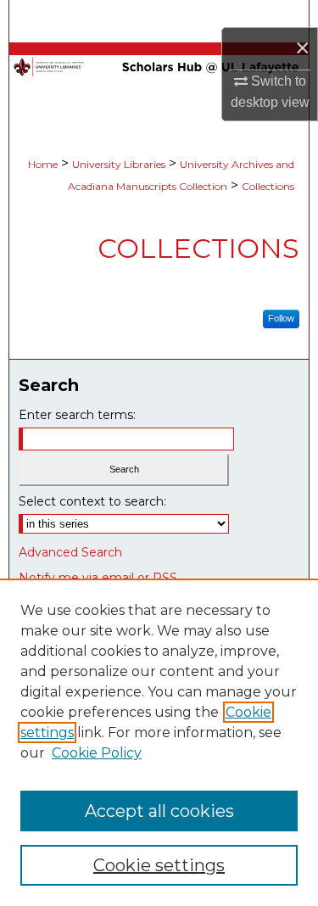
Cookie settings (159, 865)
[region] (159, 742)
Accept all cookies (159, 811)
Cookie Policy (97, 753)
